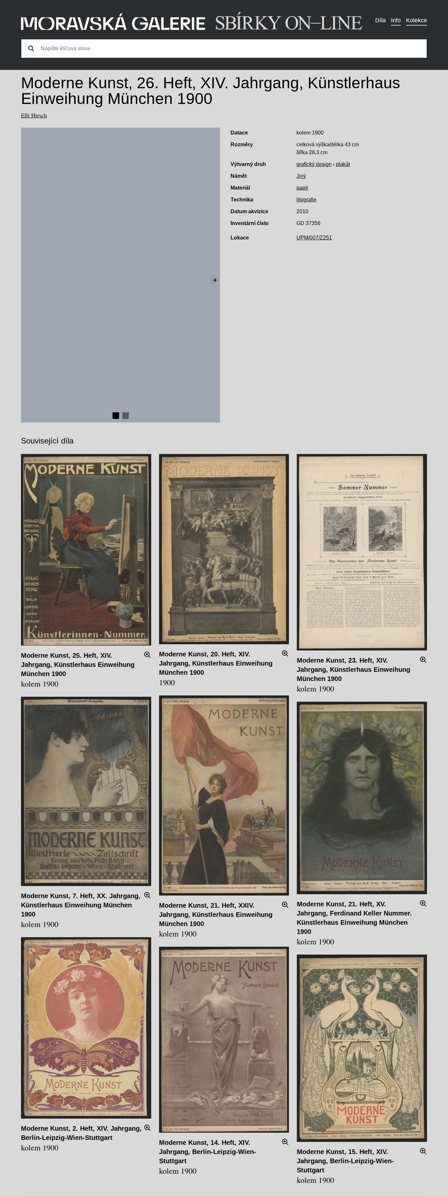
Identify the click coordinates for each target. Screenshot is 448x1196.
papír (302, 188)
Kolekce (416, 20)
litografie (306, 199)
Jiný (301, 176)
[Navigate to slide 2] (125, 415)
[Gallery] (120, 275)
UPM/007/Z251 (314, 237)
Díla (380, 20)
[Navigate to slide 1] (115, 415)
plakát (343, 164)
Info (396, 20)
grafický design (314, 164)
